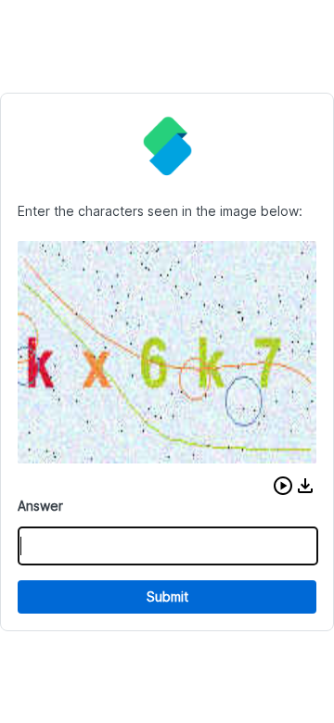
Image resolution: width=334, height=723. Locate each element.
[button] (283, 486)
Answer (40, 506)
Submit (167, 596)
